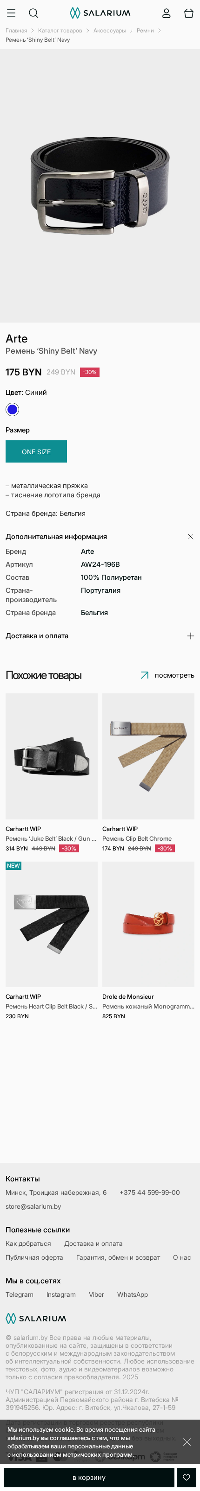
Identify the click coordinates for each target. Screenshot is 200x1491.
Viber (96, 1294)
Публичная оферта (34, 1257)
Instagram (61, 1294)
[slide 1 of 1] (52, 756)
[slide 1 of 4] (148, 925)
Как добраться (28, 1243)
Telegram (19, 1294)
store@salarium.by (33, 1206)
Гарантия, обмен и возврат (118, 1257)
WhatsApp (132, 1294)
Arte (17, 338)
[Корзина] (189, 13)
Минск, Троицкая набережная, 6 (56, 1192)
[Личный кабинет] (166, 13)
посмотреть (174, 675)
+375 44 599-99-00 (150, 1192)
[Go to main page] (100, 13)
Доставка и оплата (93, 1243)
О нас (182, 1257)
